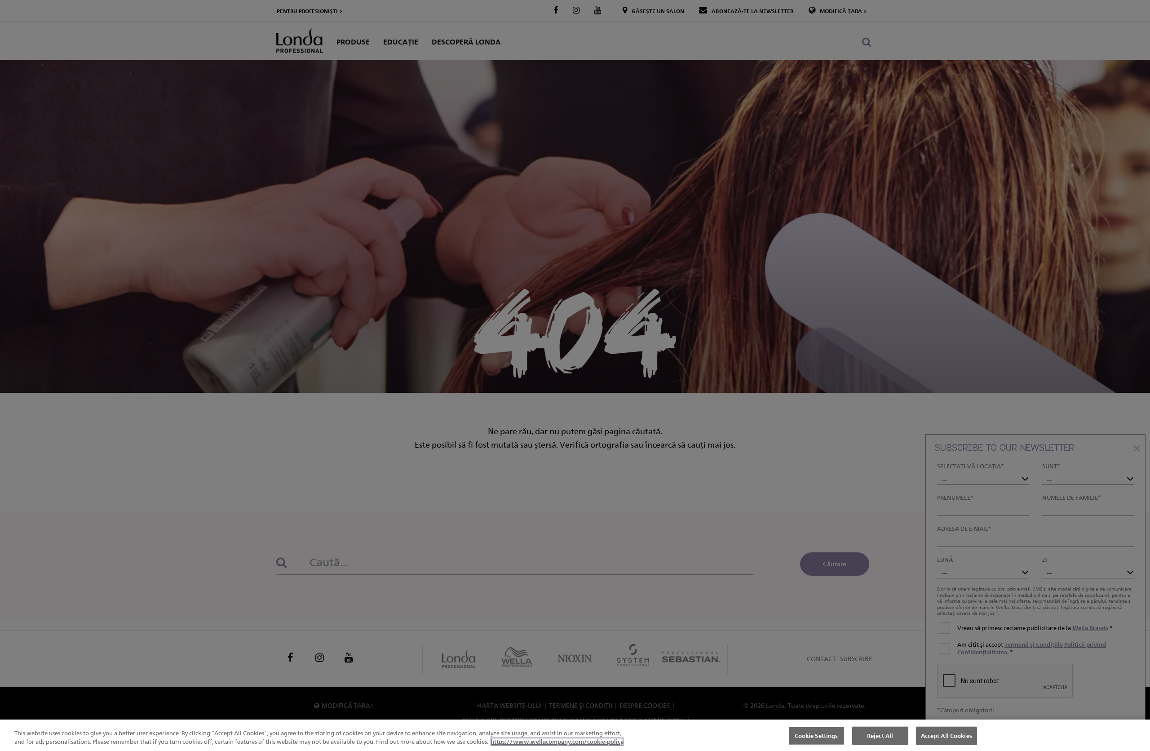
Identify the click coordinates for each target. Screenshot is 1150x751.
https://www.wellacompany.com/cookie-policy (557, 742)
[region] (575, 735)
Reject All (880, 736)
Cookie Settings (816, 736)
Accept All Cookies (946, 736)
